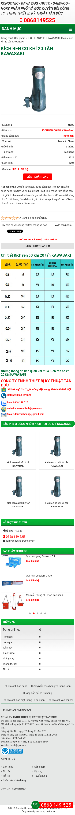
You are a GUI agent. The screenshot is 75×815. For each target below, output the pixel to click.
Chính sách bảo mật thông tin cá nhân (24, 700)
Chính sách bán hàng (14, 780)
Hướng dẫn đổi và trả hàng (37, 693)
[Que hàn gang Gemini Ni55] (12, 563)
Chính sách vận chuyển (60, 700)
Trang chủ (6, 38)
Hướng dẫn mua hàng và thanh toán (51, 686)
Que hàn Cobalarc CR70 (39, 575)
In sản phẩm (65, 225)
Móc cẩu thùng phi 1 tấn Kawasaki (44, 595)
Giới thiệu (8, 766)
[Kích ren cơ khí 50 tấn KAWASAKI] (57, 486)
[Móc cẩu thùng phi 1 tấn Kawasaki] (12, 602)
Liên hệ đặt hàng (37, 246)
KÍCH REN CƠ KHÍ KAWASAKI (44, 38)
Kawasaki (68, 135)
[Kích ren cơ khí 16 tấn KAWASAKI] (57, 445)
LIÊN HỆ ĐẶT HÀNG (37, 176)
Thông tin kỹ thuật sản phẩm (37, 239)
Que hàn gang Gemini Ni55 (40, 556)
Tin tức (6, 771)
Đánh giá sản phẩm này (34, 217)
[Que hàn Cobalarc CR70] (12, 582)
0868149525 (38, 20)
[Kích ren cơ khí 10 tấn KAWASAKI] (18, 445)
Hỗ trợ (6, 775)
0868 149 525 (15, 536)
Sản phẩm (19, 38)
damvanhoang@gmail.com (20, 540)
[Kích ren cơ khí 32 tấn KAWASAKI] (18, 486)
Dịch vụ (38, 771)
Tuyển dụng (40, 775)
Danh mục (11, 29)
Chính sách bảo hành (16, 686)
